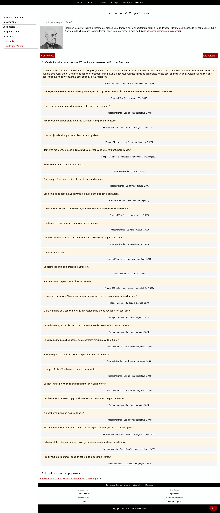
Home (80, 2)
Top (213, 508)
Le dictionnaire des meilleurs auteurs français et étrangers (69, 478)
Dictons (139, 2)
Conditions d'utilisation (174, 498)
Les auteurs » (210, 55)
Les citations (10, 22)
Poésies (90, 2)
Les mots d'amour (13, 17)
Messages (114, 2)
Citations (101, 2)
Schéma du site (84, 498)
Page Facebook (174, 494)
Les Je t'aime (11, 41)
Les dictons (10, 36)
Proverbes (127, 2)
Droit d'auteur (174, 490)
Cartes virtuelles (84, 494)
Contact (84, 502)
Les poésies (10, 27)
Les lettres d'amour (14, 46)
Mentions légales (174, 502)
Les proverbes (11, 31)
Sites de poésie (83, 490)
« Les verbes (47, 55)
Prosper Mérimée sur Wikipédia (164, 31)
